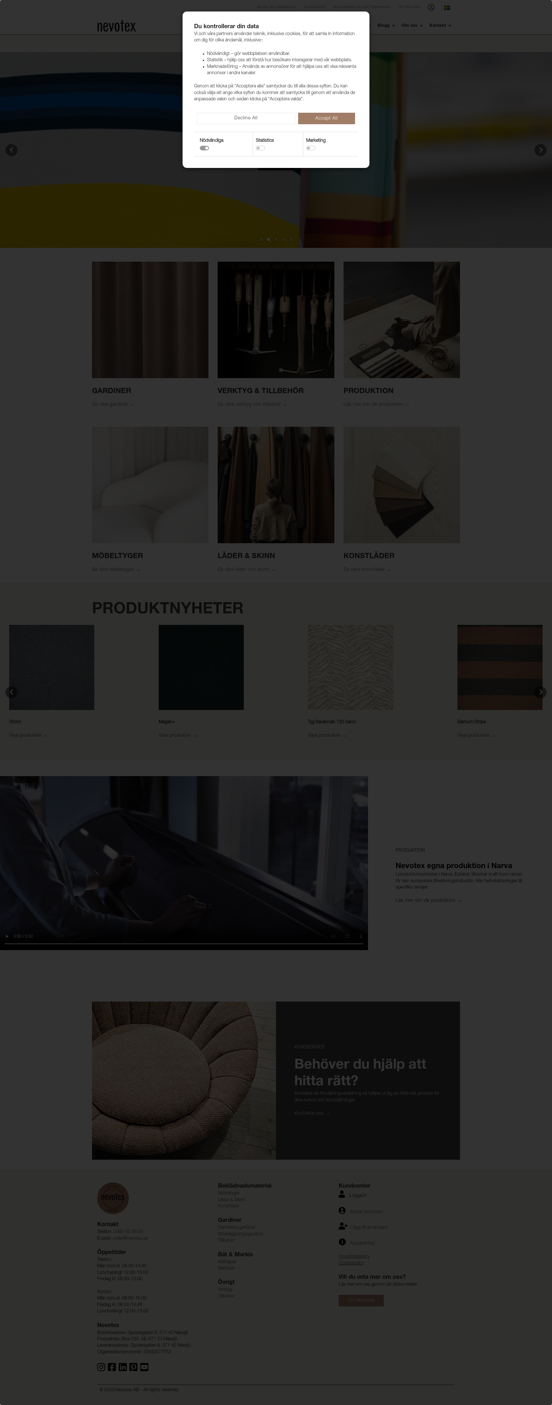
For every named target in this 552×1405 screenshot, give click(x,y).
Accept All (326, 118)
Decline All (246, 118)
